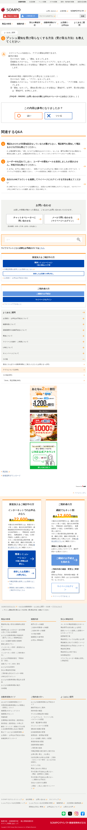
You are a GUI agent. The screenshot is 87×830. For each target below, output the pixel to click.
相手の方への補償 (37, 624)
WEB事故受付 (65, 655)
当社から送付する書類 (39, 783)
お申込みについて (53, 807)
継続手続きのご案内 (38, 707)
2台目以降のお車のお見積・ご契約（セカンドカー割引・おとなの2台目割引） (43, 759)
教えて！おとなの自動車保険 (11, 732)
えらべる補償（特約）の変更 (41, 738)
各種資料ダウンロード (11, 476)
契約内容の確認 (36, 711)
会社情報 (29, 799)
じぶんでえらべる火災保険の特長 (41, 803)
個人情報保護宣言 (27, 821)
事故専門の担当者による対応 (71, 627)
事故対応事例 (65, 649)
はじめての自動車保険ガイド (11, 702)
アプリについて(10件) (11, 370)
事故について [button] (7, 336)
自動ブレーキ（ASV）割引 (10, 664)
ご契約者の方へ (37, 697)
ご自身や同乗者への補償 (39, 627)
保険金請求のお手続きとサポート (72, 646)
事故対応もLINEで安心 (69, 652)
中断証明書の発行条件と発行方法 (43, 751)
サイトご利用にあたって (10, 823)
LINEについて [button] (8, 347)
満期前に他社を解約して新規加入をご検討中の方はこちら (22, 589)
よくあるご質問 (9, 312)
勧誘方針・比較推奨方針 (10, 821)
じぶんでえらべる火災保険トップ (13, 803)
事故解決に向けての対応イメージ (72, 642)
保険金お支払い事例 (36, 807)
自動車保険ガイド (8, 697)
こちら (42, 248)
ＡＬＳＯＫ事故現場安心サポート (72, 624)
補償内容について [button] (9, 324)
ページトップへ (80, 493)
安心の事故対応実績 (8, 670)
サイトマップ (54, 799)
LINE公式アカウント (8, 676)
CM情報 (4, 688)
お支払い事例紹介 (37, 640)
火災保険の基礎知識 (74, 803)
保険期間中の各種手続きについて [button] (15, 330)
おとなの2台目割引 (8, 667)
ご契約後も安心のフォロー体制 (12, 673)
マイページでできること (13, 304)
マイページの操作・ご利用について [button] (15, 342)
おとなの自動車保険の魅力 (10, 685)
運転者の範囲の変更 (38, 729)
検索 (82, 16)
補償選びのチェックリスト (10, 711)
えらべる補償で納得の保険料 (11, 641)
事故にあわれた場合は (39, 768)
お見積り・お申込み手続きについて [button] (15, 318)
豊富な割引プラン (7, 644)
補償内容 (34, 619)
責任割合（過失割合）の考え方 (12, 723)
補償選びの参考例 (37, 637)
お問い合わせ (51, 11)
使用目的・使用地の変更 (39, 735)
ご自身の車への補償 (38, 630)
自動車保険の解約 (37, 745)
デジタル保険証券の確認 (39, 714)
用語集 (5, 472)
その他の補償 (35, 634)
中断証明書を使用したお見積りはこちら (18, 269)
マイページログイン (46, 16)
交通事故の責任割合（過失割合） (13, 720)
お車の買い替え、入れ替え (40, 754)
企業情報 (63, 11)
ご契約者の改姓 (36, 748)
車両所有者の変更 (37, 741)
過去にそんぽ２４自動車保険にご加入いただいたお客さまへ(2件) (26, 364)
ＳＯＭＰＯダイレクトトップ (11, 799)
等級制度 (4, 717)
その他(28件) (7, 375)
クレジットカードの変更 (39, 726)
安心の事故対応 (67, 619)
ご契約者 (30, 16)
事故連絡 (12, 16)
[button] (7, 24)
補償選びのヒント (7, 714)
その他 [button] (5, 359)
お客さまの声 (68, 807)
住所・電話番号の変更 (39, 722)
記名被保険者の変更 (38, 732)
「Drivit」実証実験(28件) (12, 380)
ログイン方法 (35, 765)
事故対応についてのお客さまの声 (72, 639)
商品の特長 (5, 619)
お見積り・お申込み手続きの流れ (16, 278)
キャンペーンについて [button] (11, 353)
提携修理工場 (65, 636)
